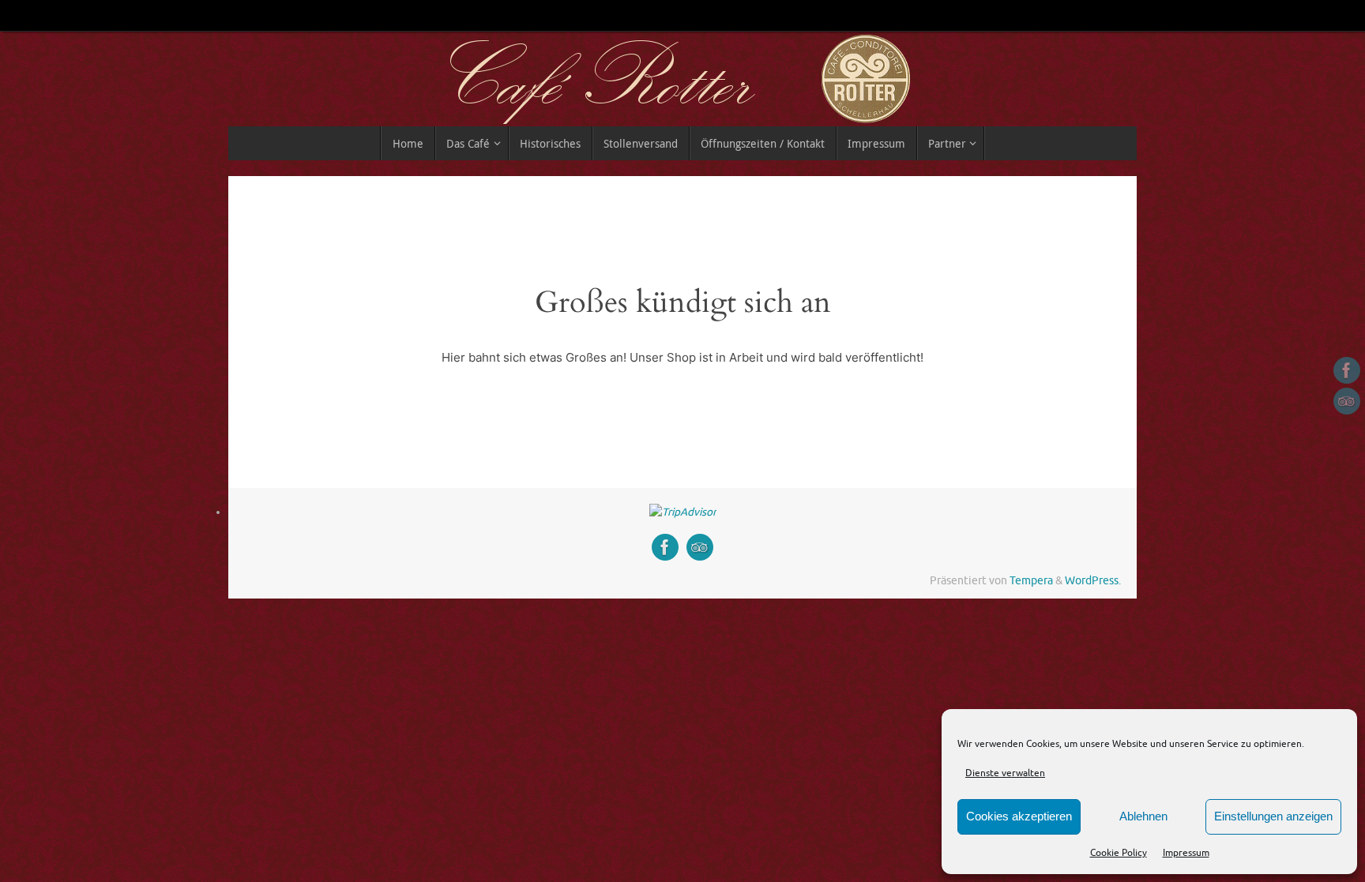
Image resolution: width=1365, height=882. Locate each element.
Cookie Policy (1118, 852)
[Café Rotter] (1346, 370)
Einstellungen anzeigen (1273, 816)
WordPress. (1093, 580)
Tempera (1031, 580)
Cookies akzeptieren (1019, 816)
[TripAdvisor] (1346, 401)
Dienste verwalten (1005, 773)
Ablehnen (1143, 816)
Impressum (1186, 852)
